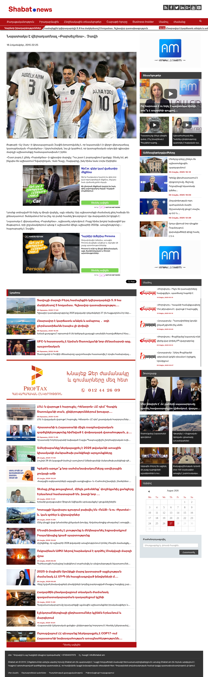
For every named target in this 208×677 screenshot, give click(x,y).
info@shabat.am (97, 655)
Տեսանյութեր (152, 75)
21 (178, 518)
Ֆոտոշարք (149, 373)
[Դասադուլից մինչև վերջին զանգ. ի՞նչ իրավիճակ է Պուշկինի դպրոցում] (154, 125)
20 (171, 518)
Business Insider (143, 22)
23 (191, 518)
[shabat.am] (30, 12)
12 (164, 512)
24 (149, 523)
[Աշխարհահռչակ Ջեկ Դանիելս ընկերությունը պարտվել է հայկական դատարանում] (187, 125)
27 (171, 523)
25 (157, 523)
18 (157, 518)
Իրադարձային (49, 22)
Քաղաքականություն (20, 22)
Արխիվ (147, 483)
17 (149, 518)
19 (164, 518)
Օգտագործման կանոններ (33, 672)
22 (184, 518)
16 (191, 512)
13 (171, 512)
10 (149, 512)
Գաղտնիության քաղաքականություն (66, 672)
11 (157, 512)
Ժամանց (179, 22)
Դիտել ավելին (71, 644)
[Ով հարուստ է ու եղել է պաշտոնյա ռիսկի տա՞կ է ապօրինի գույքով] (171, 96)
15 (184, 512)
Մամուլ (163, 22)
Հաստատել (189, 552)
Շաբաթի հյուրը (117, 22)
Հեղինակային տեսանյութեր (82, 22)
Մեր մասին (13, 672)
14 (178, 512)
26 (164, 523)
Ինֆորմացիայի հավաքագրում (100, 672)
